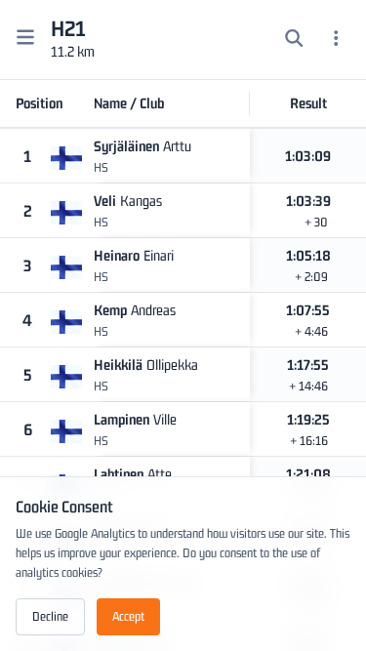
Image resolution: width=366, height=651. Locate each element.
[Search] (294, 40)
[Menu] (336, 40)
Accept (128, 616)
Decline (50, 616)
